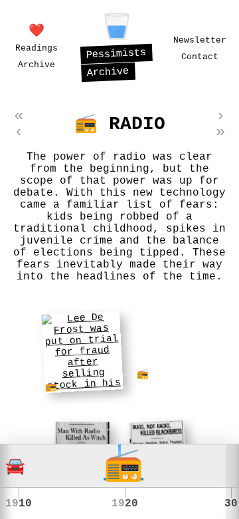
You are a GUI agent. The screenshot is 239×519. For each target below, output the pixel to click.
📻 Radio (119, 124)
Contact (199, 57)
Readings (36, 48)
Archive (36, 65)
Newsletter (199, 40)
